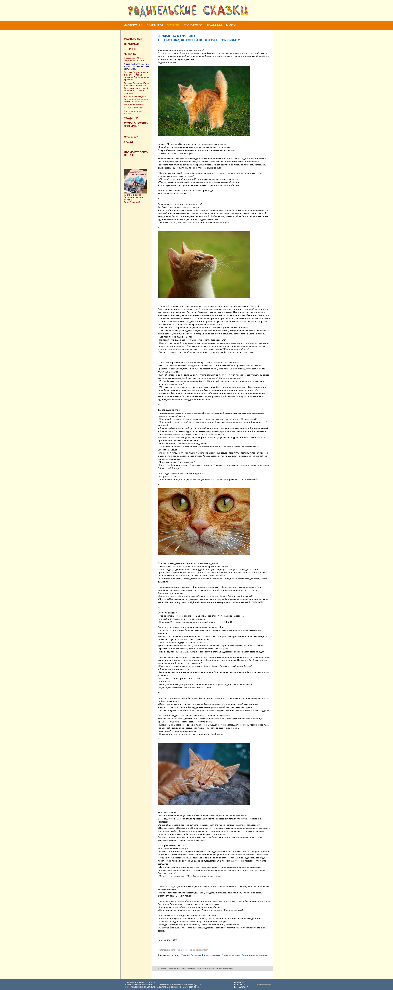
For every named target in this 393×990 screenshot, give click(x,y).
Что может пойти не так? (136, 153)
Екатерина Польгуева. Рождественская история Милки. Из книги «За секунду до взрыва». (136, 100)
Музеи (231, 25)
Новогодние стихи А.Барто (133, 112)
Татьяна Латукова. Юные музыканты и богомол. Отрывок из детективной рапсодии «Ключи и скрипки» (136, 88)
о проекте (240, 982)
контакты (239, 985)
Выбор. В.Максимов (134, 107)
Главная (162, 968)
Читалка (173, 25)
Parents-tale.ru (136, 982)
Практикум (155, 25)
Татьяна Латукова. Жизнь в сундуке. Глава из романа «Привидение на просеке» (137, 76)
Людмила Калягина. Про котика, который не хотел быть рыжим (136, 66)
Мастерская (133, 25)
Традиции (214, 25)
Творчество (193, 25)
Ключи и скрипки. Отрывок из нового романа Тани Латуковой (133, 198)
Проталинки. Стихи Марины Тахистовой (134, 59)
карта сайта (241, 987)
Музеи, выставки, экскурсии (136, 124)
